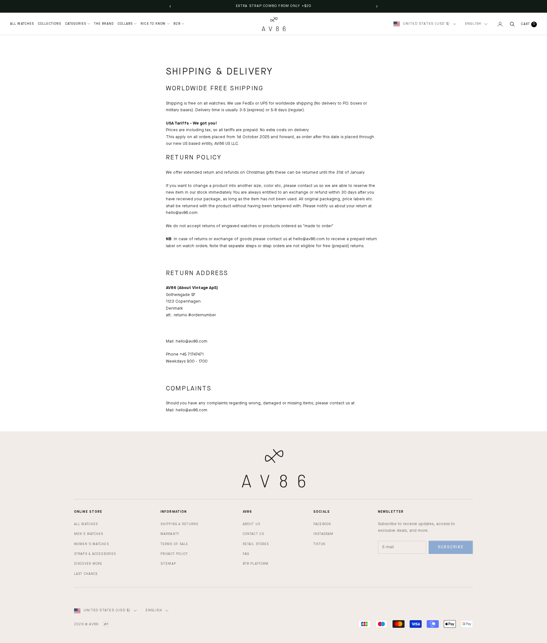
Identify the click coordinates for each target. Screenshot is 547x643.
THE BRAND (104, 23)
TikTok (319, 544)
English (473, 24)
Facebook (322, 524)
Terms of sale (174, 544)
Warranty (169, 534)
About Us (251, 524)
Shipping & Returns (179, 524)
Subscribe (451, 547)
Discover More (88, 563)
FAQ (246, 554)
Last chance (86, 573)
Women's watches (91, 544)
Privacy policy (174, 554)
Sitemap (168, 563)
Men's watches (88, 534)
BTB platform (255, 563)
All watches (86, 524)
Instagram (323, 534)
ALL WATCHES (22, 23)
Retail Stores (256, 544)
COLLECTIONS (49, 23)
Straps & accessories (95, 554)
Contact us (253, 534)
